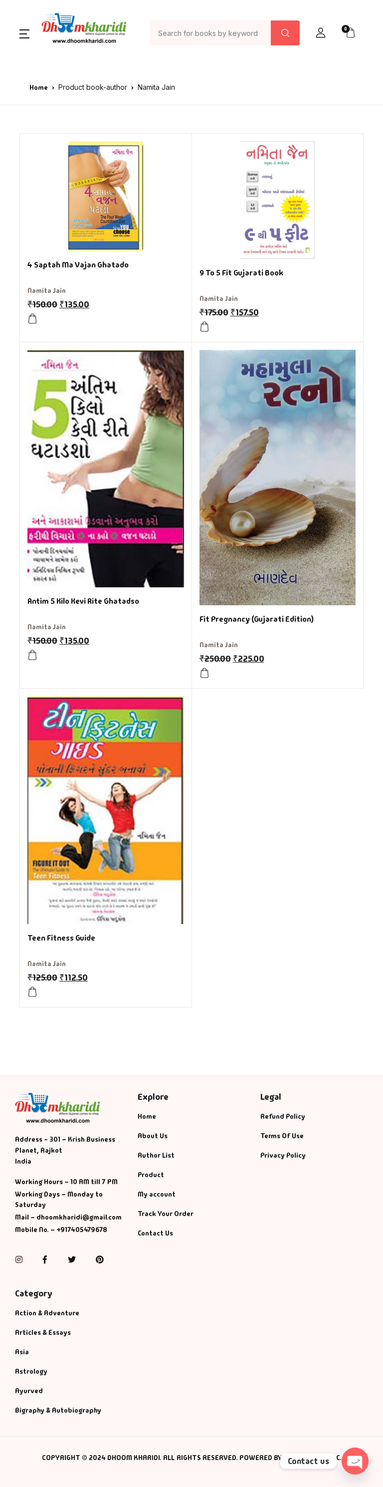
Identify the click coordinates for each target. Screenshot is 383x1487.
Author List (156, 1155)
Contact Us (155, 1233)
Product (151, 1174)
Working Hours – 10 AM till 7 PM (66, 1181)
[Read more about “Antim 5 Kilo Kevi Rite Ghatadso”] (32, 655)
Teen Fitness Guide (61, 938)
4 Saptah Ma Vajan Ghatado (78, 264)
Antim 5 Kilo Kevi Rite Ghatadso (83, 601)
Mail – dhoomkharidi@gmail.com (68, 1217)
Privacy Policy (283, 1155)
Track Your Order (165, 1213)
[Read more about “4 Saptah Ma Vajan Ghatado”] (32, 318)
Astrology (31, 1371)
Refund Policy (282, 1116)
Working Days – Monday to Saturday (59, 1199)
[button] (24, 33)
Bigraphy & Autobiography (58, 1410)
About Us (153, 1135)
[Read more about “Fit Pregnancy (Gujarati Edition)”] (204, 673)
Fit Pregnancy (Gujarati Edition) (256, 619)
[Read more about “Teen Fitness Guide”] (32, 992)
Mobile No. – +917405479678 (61, 1229)
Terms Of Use (282, 1135)
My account (157, 1194)
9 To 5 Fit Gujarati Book (241, 272)
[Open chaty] (355, 1461)
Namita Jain (46, 290)
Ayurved (29, 1390)
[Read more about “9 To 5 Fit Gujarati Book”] (204, 326)
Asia (22, 1351)
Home (38, 87)
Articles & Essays (43, 1332)
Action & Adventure (47, 1312)
